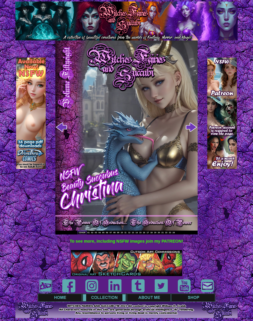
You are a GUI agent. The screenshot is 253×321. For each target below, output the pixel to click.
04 (100, 233)
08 (114, 233)
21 (163, 233)
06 (107, 233)
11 (125, 233)
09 (118, 233)
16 (144, 233)
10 (122, 233)
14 (137, 233)
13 (133, 233)
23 (170, 233)
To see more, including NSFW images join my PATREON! (126, 241)
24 (174, 233)
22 (166, 233)
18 (151, 233)
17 (148, 233)
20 (159, 233)
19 (155, 233)
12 (129, 233)
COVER (82, 233)
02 (92, 233)
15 (140, 233)
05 (103, 233)
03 (96, 233)
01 (88, 233)
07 (111, 233)
